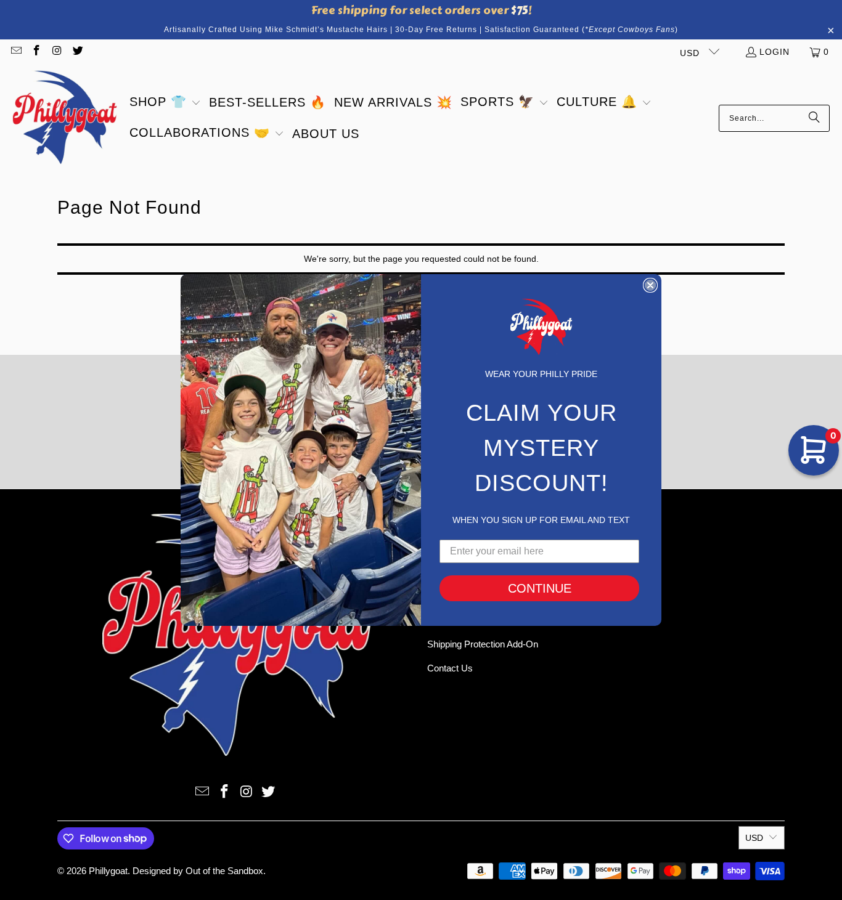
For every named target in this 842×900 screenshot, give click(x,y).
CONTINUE (539, 588)
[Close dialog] (650, 285)
